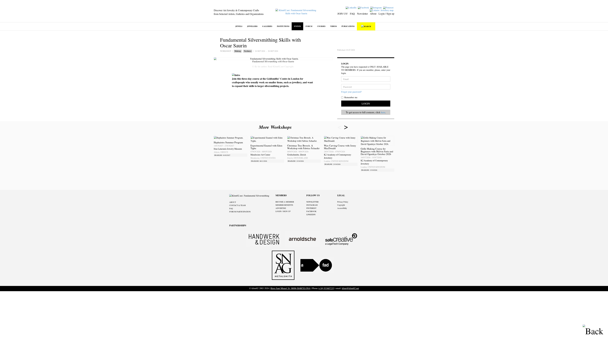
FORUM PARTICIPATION (240, 211)
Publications (348, 26)
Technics (247, 51)
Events (297, 26)
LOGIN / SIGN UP (283, 211)
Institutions (283, 26)
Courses (321, 26)
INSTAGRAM (312, 205)
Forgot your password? (351, 91)
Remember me (350, 97)
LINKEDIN (311, 214)
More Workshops (276, 127)
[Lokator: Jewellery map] (382, 10)
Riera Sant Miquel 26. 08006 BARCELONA (290, 288)
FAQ (352, 13)
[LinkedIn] (351, 7)
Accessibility (342, 208)
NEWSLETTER (312, 201)
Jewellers (252, 26)
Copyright (341, 205)
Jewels (238, 26)
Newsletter (362, 13)
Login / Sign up (386, 13)
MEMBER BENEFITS (284, 205)
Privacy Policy (342, 201)
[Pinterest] (388, 7)
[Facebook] (364, 7)
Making (238, 51)
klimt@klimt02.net (350, 288)
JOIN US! (342, 13)
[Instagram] (376, 7)
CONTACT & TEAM (237, 205)
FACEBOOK (311, 211)
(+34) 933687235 (326, 288)
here (383, 112)
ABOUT (232, 202)
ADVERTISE (281, 208)
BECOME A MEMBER (285, 201)
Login (366, 103)
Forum (309, 26)
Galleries (267, 26)
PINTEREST (311, 208)
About (373, 13)
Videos (333, 26)
